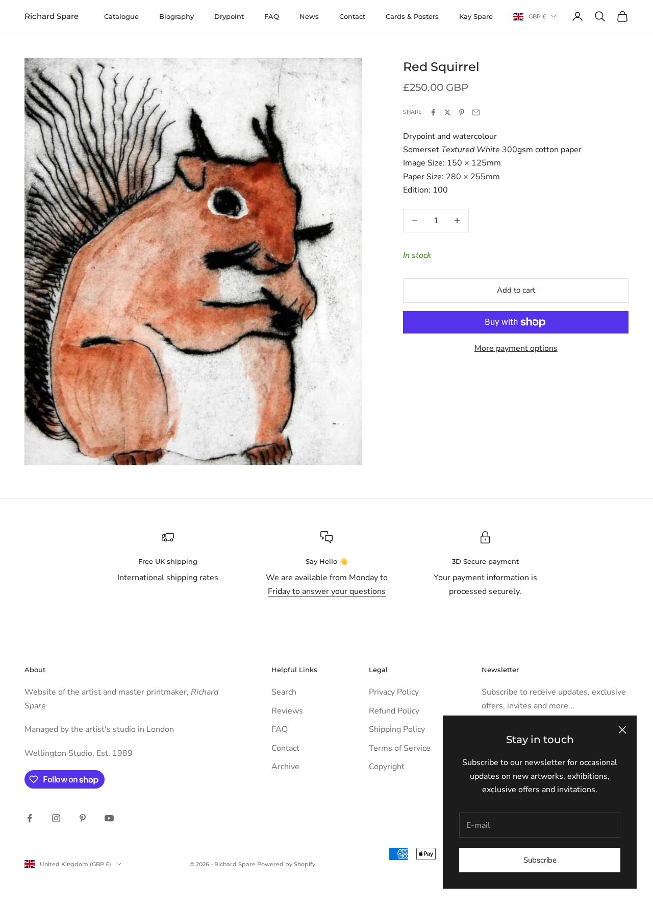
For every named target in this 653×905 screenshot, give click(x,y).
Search (283, 692)
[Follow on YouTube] (109, 818)
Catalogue (121, 16)
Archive (285, 766)
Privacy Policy (394, 692)
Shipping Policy (397, 729)
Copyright (387, 766)
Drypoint (229, 16)
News (309, 16)
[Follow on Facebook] (29, 818)
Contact (352, 16)
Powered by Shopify (286, 864)
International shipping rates (167, 577)
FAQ (271, 16)
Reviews (287, 711)
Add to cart (516, 290)
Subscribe (540, 860)
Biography (176, 16)
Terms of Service (400, 748)
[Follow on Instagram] (56, 818)
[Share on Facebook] (433, 112)
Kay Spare (476, 16)
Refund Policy (394, 711)
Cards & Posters (412, 16)
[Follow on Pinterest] (83, 818)
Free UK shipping (167, 561)
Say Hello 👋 (326, 561)
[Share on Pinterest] (462, 112)
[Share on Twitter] (447, 112)
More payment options (516, 348)
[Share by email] (476, 112)
